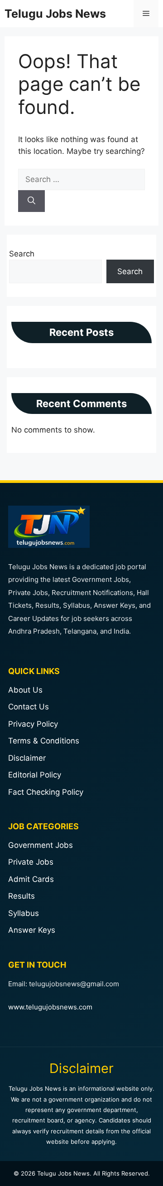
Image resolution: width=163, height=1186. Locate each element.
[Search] (31, 201)
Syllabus (23, 913)
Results (21, 896)
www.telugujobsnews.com (50, 1007)
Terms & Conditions (43, 740)
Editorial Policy (34, 774)
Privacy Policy (33, 723)
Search (21, 253)
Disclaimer (27, 758)
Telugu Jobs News (55, 13)
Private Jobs (30, 861)
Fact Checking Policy (45, 792)
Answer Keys (31, 930)
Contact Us (28, 706)
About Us (25, 689)
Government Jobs (40, 845)
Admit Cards (31, 879)
